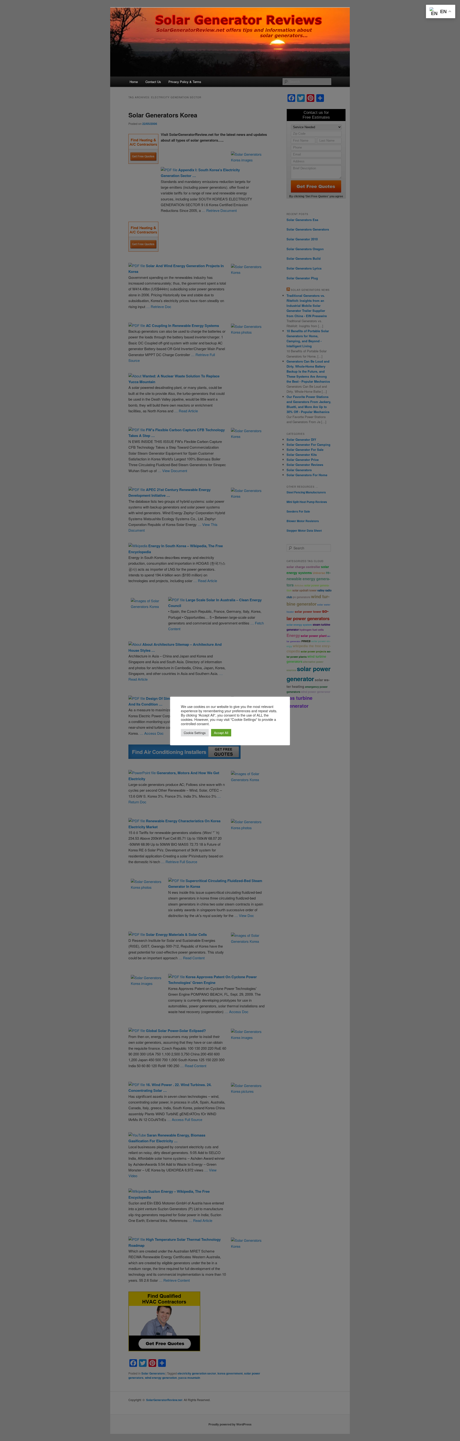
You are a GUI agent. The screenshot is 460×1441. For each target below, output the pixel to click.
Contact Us (153, 81)
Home (134, 81)
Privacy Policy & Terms (184, 81)
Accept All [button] (221, 732)
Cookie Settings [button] (195, 732)
